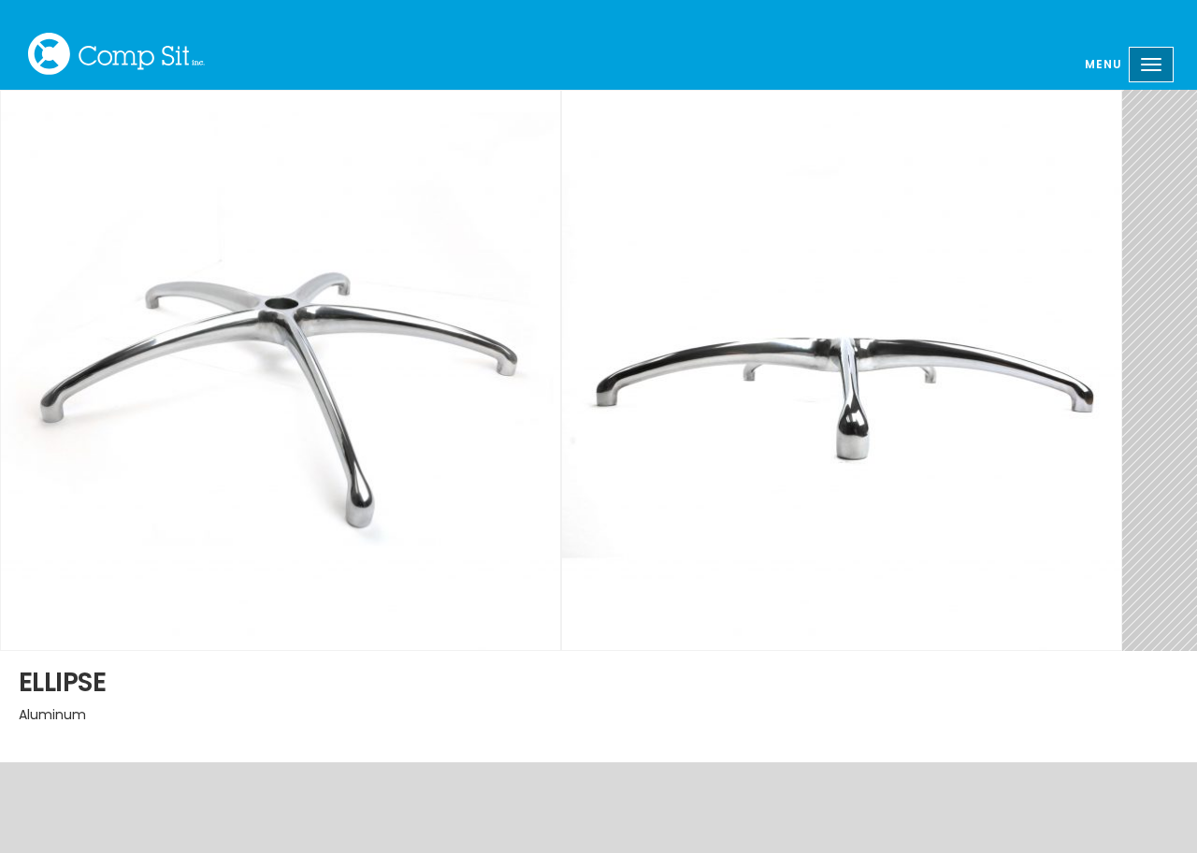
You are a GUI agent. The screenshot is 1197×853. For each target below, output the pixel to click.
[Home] (116, 53)
